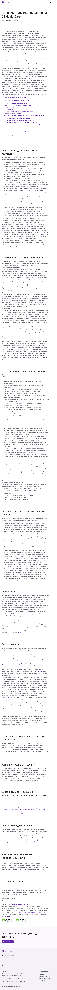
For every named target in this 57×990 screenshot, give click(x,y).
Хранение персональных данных (12, 113)
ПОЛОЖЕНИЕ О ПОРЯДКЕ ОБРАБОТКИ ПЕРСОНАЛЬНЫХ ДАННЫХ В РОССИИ (25, 810)
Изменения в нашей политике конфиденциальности (18, 137)
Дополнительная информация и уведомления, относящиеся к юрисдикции (24, 115)
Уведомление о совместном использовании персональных (20, 806)
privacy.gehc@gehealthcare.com (19, 904)
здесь (15, 63)
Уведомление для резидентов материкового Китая (21, 118)
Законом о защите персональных (29, 124)
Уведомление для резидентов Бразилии (18, 130)
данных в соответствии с (13, 124)
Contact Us (34, 215)
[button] (47, 2)
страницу (36, 668)
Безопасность (42, 980)
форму (40, 671)
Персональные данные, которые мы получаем (16, 97)
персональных (35, 122)
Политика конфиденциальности (44, 975)
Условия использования (44, 978)
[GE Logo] (7, 2)
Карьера (4, 955)
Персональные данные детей (12, 135)
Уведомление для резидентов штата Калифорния (20, 120)
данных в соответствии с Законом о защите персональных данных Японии (24, 808)
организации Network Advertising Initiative (13, 664)
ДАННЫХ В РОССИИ (12, 128)
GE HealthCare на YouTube (45, 973)
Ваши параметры (8, 109)
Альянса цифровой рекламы (18, 662)
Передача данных (9, 107)
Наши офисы (11, 955)
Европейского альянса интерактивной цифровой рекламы (17, 666)
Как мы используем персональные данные (15, 103)
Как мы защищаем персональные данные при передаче (19, 111)
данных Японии (43, 124)
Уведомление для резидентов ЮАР (16, 132)
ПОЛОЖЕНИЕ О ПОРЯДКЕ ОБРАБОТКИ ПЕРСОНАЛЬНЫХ (22, 126)
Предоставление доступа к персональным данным (18, 105)
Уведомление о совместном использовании (18, 122)
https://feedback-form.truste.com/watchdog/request (31, 912)
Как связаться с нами (10, 139)
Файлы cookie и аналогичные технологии (18, 100)
